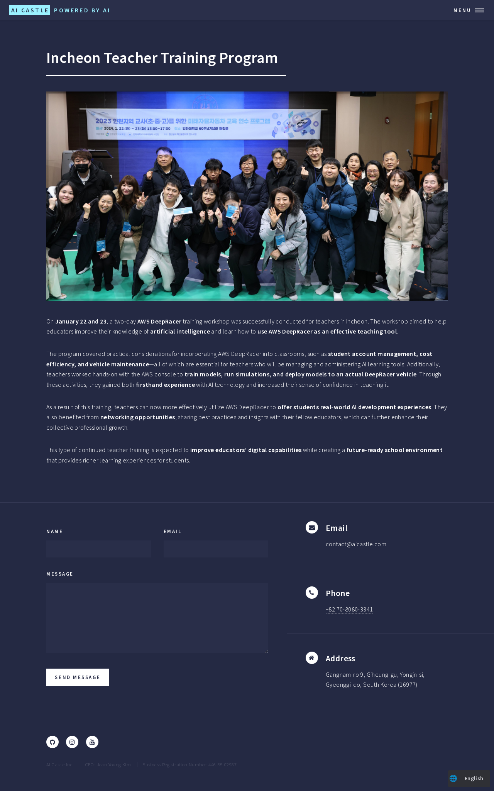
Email (173, 531)
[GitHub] (52, 742)
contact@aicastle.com (356, 544)
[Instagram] (72, 742)
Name (54, 531)
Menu (462, 10)
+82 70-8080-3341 (349, 609)
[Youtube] (92, 742)
